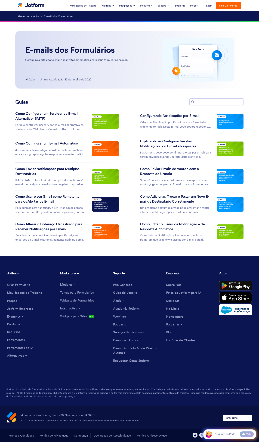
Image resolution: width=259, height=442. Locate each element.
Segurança (81, 435)
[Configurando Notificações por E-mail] (230, 121)
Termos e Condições (21, 435)
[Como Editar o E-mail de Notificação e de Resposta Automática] (230, 232)
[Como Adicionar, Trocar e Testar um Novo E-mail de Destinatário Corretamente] (230, 204)
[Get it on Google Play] (235, 286)
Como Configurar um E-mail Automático (46, 143)
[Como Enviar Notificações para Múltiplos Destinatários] (105, 176)
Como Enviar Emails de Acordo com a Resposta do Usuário (169, 171)
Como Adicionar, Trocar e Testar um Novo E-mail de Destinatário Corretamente (174, 199)
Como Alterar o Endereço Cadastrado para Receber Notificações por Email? (48, 226)
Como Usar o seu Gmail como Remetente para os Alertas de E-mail (47, 199)
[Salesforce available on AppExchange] (235, 309)
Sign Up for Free (228, 5)
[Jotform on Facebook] (195, 435)
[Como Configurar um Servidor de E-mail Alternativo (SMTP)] (105, 121)
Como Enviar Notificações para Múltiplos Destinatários (47, 171)
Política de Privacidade (54, 435)
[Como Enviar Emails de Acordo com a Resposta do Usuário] (230, 176)
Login (209, 5)
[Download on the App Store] (235, 297)
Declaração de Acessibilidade (112, 435)
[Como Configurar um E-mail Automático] (105, 148)
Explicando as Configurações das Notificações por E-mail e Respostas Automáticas (168, 144)
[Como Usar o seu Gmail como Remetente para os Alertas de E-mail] (105, 204)
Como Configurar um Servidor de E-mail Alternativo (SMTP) (46, 116)
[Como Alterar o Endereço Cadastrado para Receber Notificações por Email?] (105, 232)
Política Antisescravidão (152, 435)
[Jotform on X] (201, 435)
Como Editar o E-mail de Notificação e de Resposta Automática (172, 226)
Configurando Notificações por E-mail (169, 115)
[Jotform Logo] (31, 5)
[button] (193, 102)
